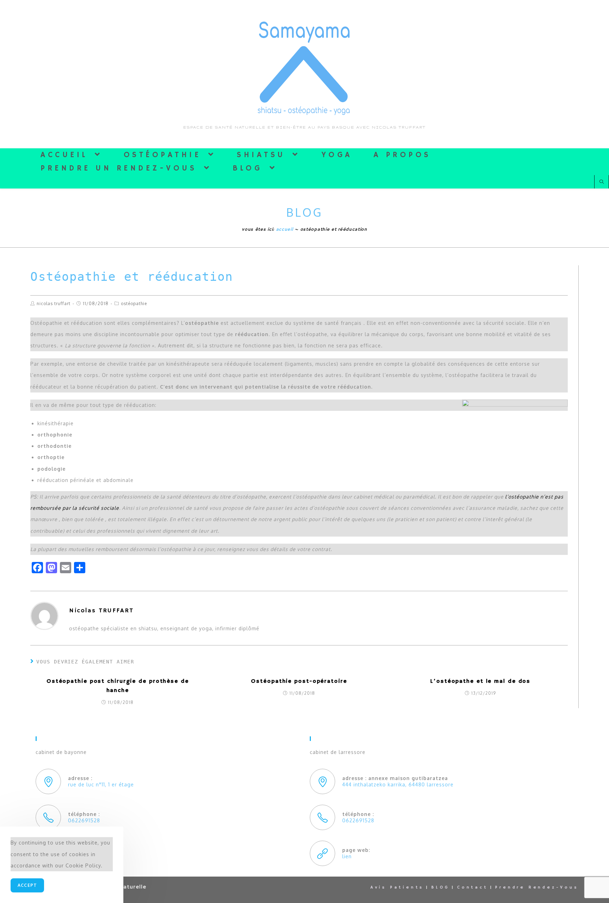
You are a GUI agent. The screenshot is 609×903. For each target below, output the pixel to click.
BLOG (440, 887)
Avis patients (397, 887)
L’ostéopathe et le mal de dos (480, 681)
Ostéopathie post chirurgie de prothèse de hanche (118, 686)
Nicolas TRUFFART (53, 303)
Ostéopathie (134, 303)
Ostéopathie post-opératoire (299, 681)
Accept (27, 885)
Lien (347, 856)
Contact (472, 887)
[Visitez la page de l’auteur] (44, 615)
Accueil (284, 230)
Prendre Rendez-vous (536, 887)
